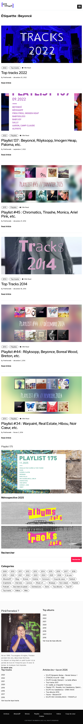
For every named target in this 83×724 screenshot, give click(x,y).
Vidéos (17, 590)
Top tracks (15, 68)
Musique (52, 583)
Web (26, 590)
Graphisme (7, 583)
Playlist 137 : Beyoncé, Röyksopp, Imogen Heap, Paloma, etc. (39, 142)
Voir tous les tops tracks (10, 700)
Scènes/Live (36, 587)
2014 (4, 279)
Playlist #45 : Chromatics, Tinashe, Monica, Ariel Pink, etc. (39, 214)
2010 (12, 571)
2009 (5, 571)
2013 (35, 571)
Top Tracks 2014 (14, 284)
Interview (18, 583)
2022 (4, 68)
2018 (73, 571)
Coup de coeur (59, 579)
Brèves (25, 579)
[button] (79, 7)
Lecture (29, 583)
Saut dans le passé (20, 587)
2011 (20, 571)
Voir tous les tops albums (52, 641)
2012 (27, 571)
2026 (59, 575)
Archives (6, 714)
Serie (47, 587)
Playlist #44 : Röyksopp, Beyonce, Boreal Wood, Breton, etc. (39, 353)
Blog (17, 579)
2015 (4, 207)
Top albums (57, 587)
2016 (58, 571)
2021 (20, 575)
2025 (51, 575)
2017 (66, 571)
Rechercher (7, 553)
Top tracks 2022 (14, 72)
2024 (43, 575)
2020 (12, 575)
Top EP (69, 587)
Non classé (63, 583)
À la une (68, 575)
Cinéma (35, 579)
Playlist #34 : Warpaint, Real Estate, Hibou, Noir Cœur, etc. (39, 425)
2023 (35, 575)
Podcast (6, 587)
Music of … (40, 583)
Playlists (14, 136)
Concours (46, 579)
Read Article (6, 83)
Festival (72, 579)
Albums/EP (7, 579)
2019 (4, 575)
